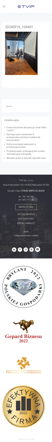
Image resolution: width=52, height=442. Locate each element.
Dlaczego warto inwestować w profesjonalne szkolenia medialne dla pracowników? (23, 137)
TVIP (7, 83)
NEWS (26, 232)
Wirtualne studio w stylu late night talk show (26, 158)
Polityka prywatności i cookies (26, 236)
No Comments (34, 83)
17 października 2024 (19, 83)
